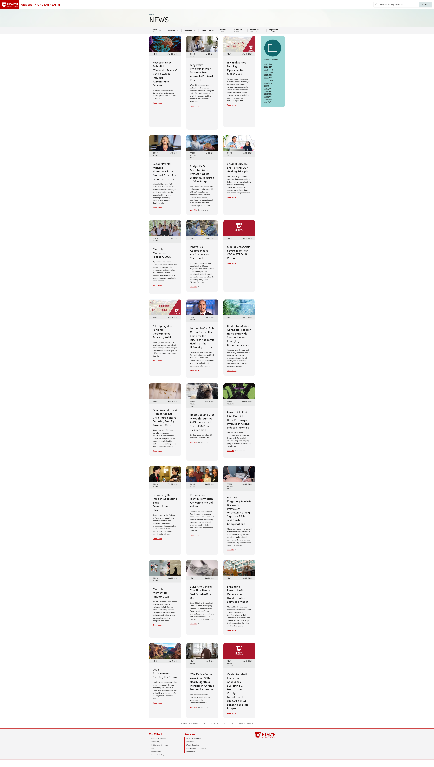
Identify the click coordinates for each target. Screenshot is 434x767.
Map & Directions (192, 745)
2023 (266, 72)
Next (241, 723)
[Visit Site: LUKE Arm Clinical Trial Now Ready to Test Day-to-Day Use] (202, 567)
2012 (266, 102)
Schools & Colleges (158, 755)
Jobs (152, 748)
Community (206, 30)
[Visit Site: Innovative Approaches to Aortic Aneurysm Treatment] (202, 228)
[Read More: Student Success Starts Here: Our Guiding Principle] (239, 142)
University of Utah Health (40, 4)
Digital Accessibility (193, 738)
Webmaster (190, 751)
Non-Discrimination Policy (196, 748)
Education (170, 30)
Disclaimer (190, 742)
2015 (266, 94)
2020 (266, 80)
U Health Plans (238, 30)
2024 (266, 69)
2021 (266, 77)
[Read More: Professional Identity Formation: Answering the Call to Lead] (202, 473)
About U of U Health (158, 738)
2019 (266, 83)
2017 (266, 88)
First (185, 723)
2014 (266, 96)
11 (224, 723)
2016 (266, 91)
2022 (266, 75)
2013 (266, 99)
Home (151, 14)
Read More (157, 103)
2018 (266, 86)
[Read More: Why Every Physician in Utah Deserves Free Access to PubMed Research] (202, 43)
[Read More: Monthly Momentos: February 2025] (165, 228)
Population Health (273, 30)
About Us (154, 30)
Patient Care (223, 30)
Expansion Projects (254, 30)
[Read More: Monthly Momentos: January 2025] (165, 567)
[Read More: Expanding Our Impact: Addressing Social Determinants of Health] (165, 473)
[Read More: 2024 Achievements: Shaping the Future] (165, 651)
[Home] (9, 4)
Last (249, 723)
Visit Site (193, 210)
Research (188, 30)
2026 (266, 64)
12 (228, 723)
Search (425, 4)
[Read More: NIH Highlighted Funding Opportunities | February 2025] (165, 307)
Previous (194, 723)
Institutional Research (159, 745)
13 (232, 723)
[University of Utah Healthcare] (270, 735)
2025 (266, 67)
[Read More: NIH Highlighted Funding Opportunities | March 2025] (239, 43)
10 (221, 723)
